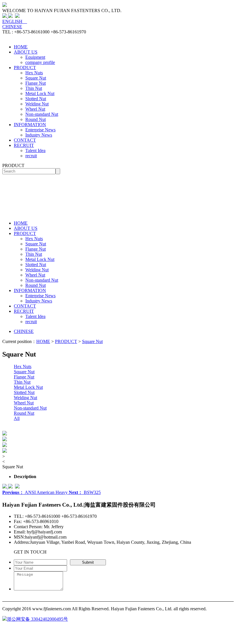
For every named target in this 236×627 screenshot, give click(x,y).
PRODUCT (25, 67)
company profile (40, 62)
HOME (21, 46)
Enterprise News (40, 129)
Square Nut (35, 77)
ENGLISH (14, 21)
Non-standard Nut (41, 114)
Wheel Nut (35, 109)
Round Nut (35, 119)
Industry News (38, 134)
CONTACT (25, 140)
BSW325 (85, 492)
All (17, 418)
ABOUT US (25, 52)
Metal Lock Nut (39, 93)
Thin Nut (33, 88)
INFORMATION (30, 124)
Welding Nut (37, 103)
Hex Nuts (34, 72)
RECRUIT (24, 145)
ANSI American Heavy (35, 492)
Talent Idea (35, 150)
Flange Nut (35, 83)
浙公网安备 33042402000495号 (37, 619)
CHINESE (12, 26)
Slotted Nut (35, 98)
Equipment (35, 57)
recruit (31, 155)
